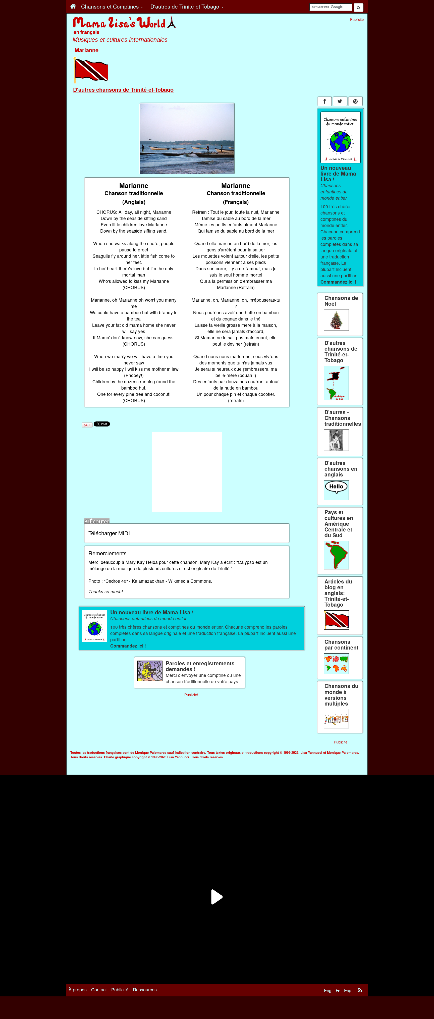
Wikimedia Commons (189, 581)
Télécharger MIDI (109, 533)
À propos (78, 989)
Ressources (145, 989)
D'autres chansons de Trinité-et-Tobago (123, 89)
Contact (99, 989)
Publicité (119, 989)
